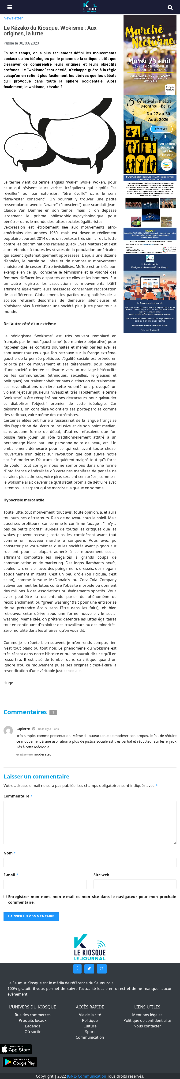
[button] (77, 969)
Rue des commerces (33, 1014)
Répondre (26, 754)
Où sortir (33, 1031)
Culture (90, 1026)
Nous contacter (147, 1026)
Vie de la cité (90, 1014)
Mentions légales (147, 1014)
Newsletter (13, 18)
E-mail (11, 874)
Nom (10, 853)
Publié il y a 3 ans (48, 729)
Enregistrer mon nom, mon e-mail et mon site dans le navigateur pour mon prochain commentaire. (92, 899)
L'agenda (33, 1026)
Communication (90, 1037)
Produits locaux (32, 1020)
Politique (90, 1020)
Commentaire (18, 796)
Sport (90, 1031)
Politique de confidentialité (147, 1020)
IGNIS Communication (86, 1076)
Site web (101, 874)
